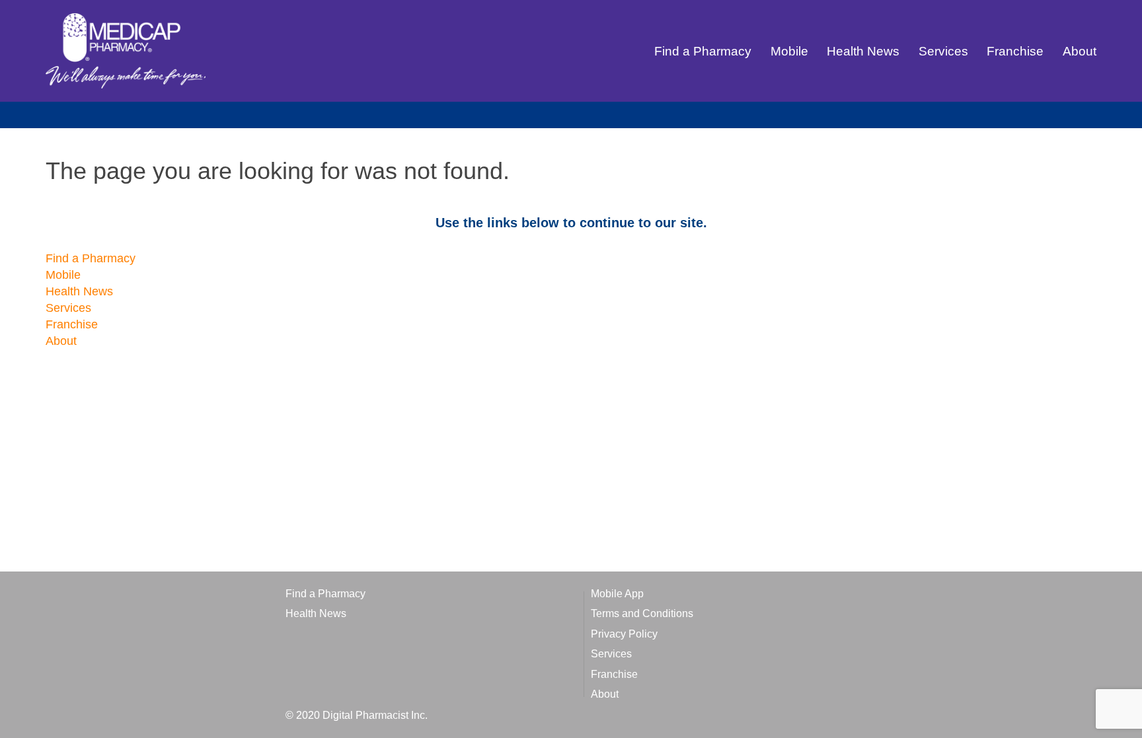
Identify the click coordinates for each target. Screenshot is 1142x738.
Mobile (789, 51)
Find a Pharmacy (702, 51)
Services (943, 51)
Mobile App (617, 593)
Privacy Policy (624, 634)
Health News (863, 51)
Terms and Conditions (642, 613)
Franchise (1015, 51)
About (1079, 51)
